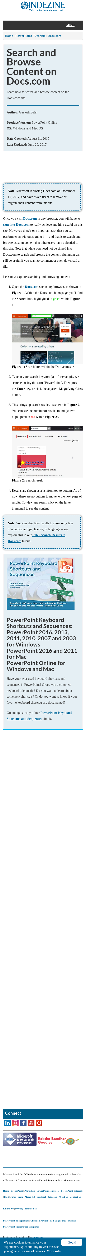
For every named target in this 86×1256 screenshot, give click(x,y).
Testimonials (31, 1208)
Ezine (20, 1197)
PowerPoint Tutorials (30, 35)
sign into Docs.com (16, 224)
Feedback (41, 1197)
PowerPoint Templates (48, 1191)
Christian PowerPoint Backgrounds (48, 1220)
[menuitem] (73, 25)
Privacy (19, 1208)
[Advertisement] (43, 914)
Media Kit (30, 1197)
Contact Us (75, 1197)
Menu (70, 25)
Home (9, 35)
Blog (6, 1197)
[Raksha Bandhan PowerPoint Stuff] (58, 1140)
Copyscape (38, 1237)
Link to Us (8, 1208)
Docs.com (54, 35)
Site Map (52, 1197)
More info (54, 1251)
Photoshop (29, 1191)
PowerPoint (17, 1191)
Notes (13, 1197)
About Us (63, 1197)
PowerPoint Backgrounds (16, 1220)
